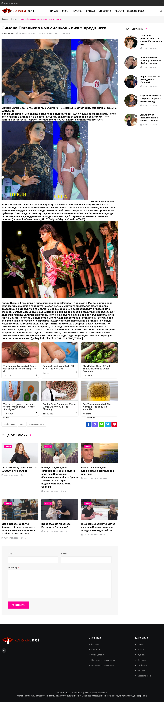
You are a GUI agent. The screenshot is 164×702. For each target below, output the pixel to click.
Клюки (65, 11)
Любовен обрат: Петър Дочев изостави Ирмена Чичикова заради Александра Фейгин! (98, 527)
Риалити (119, 11)
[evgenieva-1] (45, 161)
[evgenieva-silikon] (60, 261)
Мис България (9, 424)
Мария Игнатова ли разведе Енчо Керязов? (150, 79)
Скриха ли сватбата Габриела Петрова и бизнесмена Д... (150, 99)
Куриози (77, 11)
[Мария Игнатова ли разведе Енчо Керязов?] (131, 81)
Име (11, 554)
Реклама (95, 644)
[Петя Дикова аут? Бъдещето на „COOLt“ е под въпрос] (20, 453)
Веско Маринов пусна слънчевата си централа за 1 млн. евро (97, 470)
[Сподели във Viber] (95, 424)
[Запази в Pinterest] (114, 424)
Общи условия (97, 655)
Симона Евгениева (36, 424)
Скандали (91, 11)
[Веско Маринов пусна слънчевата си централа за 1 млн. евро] (99, 453)
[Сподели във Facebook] (88, 424)
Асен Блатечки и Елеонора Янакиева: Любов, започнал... (151, 60)
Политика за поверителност (103, 660)
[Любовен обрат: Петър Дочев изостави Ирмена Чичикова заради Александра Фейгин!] (99, 509)
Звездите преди (135, 11)
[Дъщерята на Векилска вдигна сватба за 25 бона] (131, 119)
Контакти (95, 650)
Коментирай (18, 605)
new (22, 424)
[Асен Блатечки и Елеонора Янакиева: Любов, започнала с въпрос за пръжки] (131, 62)
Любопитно (105, 11)
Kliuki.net (9, 33)
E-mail (64, 554)
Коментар (13, 567)
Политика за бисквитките (102, 665)
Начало (54, 11)
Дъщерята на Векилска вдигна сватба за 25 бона (149, 118)
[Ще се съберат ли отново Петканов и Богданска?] (59, 509)
